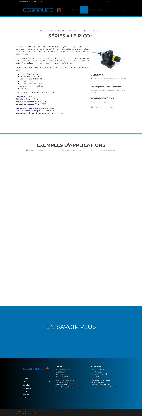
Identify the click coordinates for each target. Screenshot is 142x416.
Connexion (111, 1)
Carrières (121, 10)
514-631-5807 (70, 380)
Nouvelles (93, 10)
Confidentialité (20, 413)
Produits (84, 10)
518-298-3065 (105, 380)
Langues (120, 1)
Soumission (103, 10)
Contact (113, 10)
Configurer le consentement (34, 413)
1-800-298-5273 (32, 1)
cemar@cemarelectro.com (45, 1)
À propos (75, 10)
